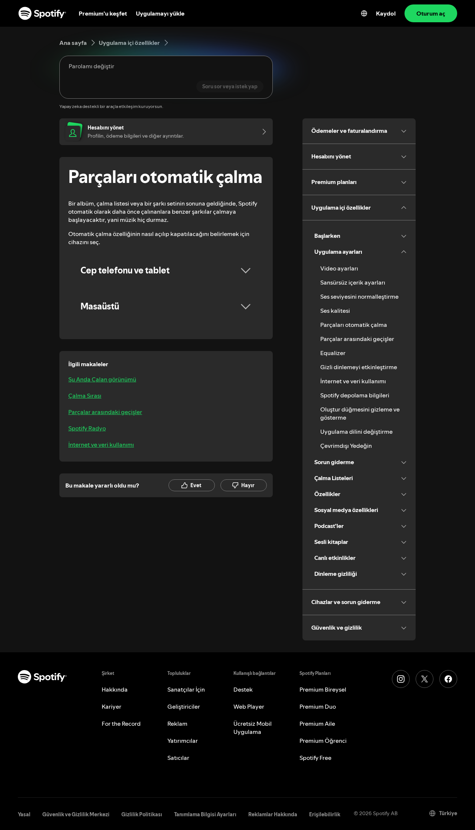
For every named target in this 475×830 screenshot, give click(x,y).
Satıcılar (178, 758)
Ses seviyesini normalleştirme (359, 296)
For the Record (121, 723)
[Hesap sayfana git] (261, 132)
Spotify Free (315, 758)
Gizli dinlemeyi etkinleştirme (358, 367)
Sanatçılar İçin (186, 689)
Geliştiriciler (183, 706)
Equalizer (332, 353)
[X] (424, 679)
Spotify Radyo (87, 428)
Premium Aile (317, 723)
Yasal (24, 814)
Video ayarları (339, 268)
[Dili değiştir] (364, 13)
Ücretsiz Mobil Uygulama (252, 727)
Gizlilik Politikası (141, 814)
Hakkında (115, 689)
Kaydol (386, 13)
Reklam (177, 723)
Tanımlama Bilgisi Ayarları (205, 814)
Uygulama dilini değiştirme (356, 431)
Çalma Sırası (84, 395)
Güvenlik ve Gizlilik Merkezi (75, 814)
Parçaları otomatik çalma (353, 325)
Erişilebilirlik (324, 814)
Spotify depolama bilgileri (354, 395)
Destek (243, 689)
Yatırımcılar (182, 740)
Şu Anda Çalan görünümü (102, 379)
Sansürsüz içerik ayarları (352, 282)
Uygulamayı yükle (160, 13)
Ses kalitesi (335, 310)
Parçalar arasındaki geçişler (105, 412)
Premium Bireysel (322, 689)
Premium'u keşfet (103, 13)
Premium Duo (317, 706)
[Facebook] (448, 679)
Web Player (248, 706)
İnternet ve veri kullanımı (101, 444)
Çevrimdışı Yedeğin (346, 446)
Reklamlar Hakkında (272, 814)
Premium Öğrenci (323, 740)
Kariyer (111, 706)
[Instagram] (401, 679)
